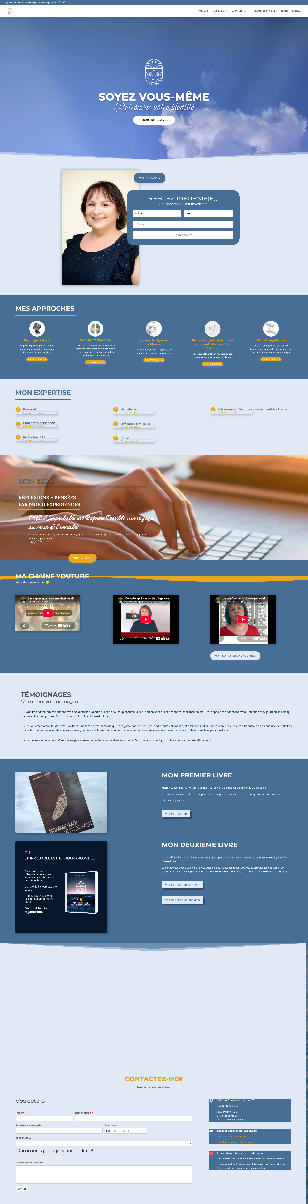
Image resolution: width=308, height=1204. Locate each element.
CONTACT (297, 11)
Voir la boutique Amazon (182, 885)
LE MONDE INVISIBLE (265, 11)
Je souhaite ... (24, 1138)
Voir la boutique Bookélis (182, 900)
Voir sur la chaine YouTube (235, 655)
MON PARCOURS (149, 177)
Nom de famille (84, 1112)
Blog (284, 11)
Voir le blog (82, 557)
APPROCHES (239, 11)
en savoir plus (37, 359)
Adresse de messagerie (29, 1125)
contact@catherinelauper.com (237, 1130)
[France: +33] (108, 1130)
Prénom (20, 1112)
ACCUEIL (204, 11)
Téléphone (111, 1125)
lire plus (34, 542)
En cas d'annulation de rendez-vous (240, 1153)
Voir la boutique (176, 814)
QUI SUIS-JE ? (220, 11)
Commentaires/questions (30, 1162)
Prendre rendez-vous (154, 119)
